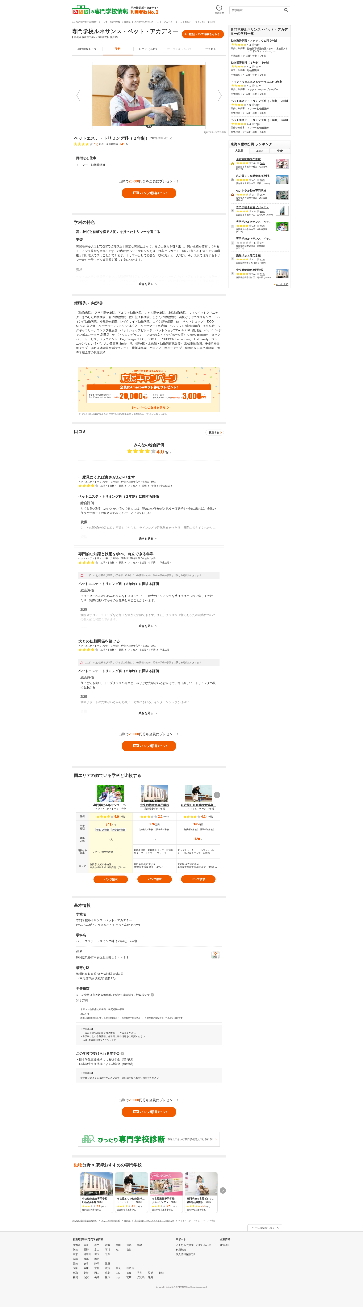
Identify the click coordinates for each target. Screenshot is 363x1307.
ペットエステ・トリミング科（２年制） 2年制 (259, 100)
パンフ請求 (111, 879)
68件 (262, 180)
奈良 (118, 1268)
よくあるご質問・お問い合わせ (193, 1245)
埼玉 (96, 1254)
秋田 (118, 1245)
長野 (86, 1249)
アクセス (210, 49)
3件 (168, 452)
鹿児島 (141, 1277)
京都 (96, 1268)
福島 (139, 1245)
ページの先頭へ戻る (263, 1227)
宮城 (107, 1245)
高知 (161, 1273)
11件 (258, 66)
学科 (118, 48)
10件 (258, 85)
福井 (118, 1249)
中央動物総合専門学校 (249, 269)
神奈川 (87, 1254)
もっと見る (282, 284)
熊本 (107, 1277)
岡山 (96, 1273)
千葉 (107, 1254)
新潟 (75, 1249)
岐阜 (86, 1263)
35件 (262, 226)
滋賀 (107, 1268)
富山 (96, 1249)
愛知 (75, 1263)
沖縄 (150, 1277)
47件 (262, 259)
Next (219, 95)
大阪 (75, 1268)
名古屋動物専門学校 (248, 159)
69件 (262, 211)
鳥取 (75, 1273)
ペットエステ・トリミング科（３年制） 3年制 (259, 120)
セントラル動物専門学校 (251, 190)
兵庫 (86, 1268)
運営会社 (225, 1245)
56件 (262, 163)
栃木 (96, 1259)
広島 (107, 1273)
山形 (129, 1245)
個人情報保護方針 (186, 1254)
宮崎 (129, 1277)
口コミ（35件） (148, 49)
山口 (118, 1273)
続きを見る (146, 284)
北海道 (76, 1245)
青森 (86, 1245)
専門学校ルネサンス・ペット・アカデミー (262, 221)
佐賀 (86, 1277)
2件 (257, 124)
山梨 (129, 1249)
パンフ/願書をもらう (205, 34)
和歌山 (130, 1268)
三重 (107, 1263)
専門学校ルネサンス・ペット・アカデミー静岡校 (266, 238)
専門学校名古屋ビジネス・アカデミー (259, 207)
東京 (75, 1254)
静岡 (96, 1263)
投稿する (214, 432)
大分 (118, 1277)
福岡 (75, 1277)
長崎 (96, 1277)
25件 (262, 195)
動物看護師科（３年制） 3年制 (250, 62)
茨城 (75, 1259)
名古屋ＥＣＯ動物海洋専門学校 (255, 175)
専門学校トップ (87, 49)
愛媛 (150, 1273)
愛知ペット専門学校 (248, 255)
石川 (107, 1249)
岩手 (96, 1245)
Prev (78, 95)
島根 (86, 1273)
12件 (262, 274)
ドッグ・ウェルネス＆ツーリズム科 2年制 (256, 81)
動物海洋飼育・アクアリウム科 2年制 (254, 40)
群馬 (86, 1259)
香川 (139, 1273)
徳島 (129, 1273)
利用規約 (181, 1249)
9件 (257, 44)
